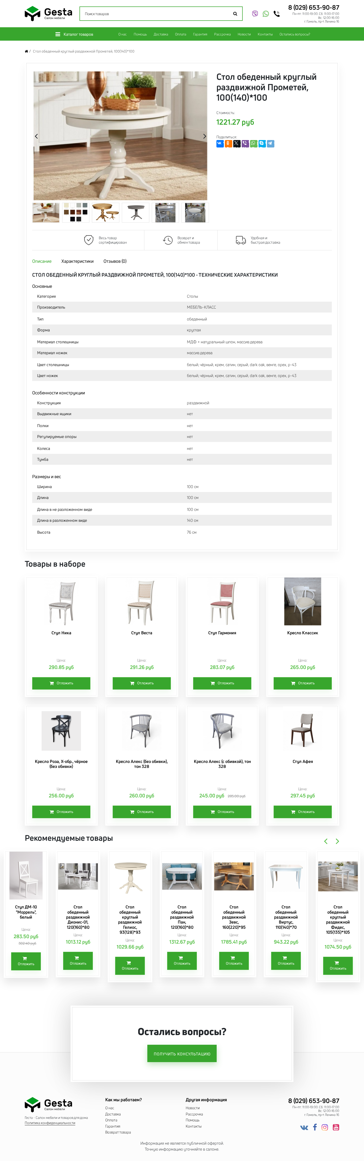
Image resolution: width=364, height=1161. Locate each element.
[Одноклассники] (228, 143)
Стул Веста (141, 633)
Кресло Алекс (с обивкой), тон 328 (222, 763)
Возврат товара (118, 1132)
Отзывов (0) (115, 261)
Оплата (180, 34)
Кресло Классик (302, 633)
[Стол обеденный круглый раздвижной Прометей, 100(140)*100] (120, 135)
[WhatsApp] (254, 143)
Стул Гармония (222, 633)
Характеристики (77, 261)
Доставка (161, 34)
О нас (122, 34)
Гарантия (200, 34)
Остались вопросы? (295, 34)
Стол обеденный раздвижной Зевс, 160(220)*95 (234, 917)
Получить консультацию (182, 1054)
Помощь (140, 34)
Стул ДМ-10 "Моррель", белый (26, 912)
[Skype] (262, 143)
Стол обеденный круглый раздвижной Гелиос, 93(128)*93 (130, 919)
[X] (237, 143)
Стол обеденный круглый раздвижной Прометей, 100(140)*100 (83, 51)
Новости (244, 34)
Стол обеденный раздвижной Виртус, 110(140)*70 (286, 917)
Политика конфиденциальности (50, 1123)
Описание (42, 261)
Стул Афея (303, 761)
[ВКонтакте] (220, 143)
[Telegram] (270, 143)
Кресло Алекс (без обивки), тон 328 (142, 763)
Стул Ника (61, 633)
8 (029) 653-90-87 (313, 7)
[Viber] (245, 143)
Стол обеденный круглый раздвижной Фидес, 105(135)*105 (338, 919)
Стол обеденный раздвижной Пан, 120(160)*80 (182, 917)
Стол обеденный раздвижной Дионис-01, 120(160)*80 (78, 917)
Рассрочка (222, 34)
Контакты (265, 34)
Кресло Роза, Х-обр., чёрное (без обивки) (61, 763)
